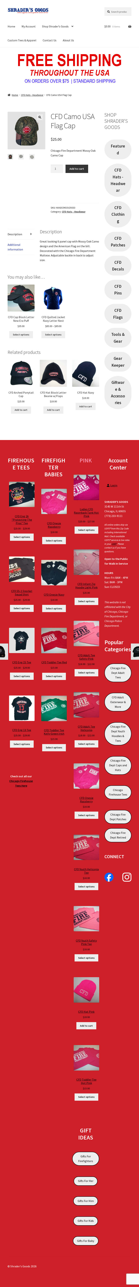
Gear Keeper (118, 362)
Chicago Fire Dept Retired (118, 835)
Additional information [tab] (15, 247)
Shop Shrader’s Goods (55, 26)
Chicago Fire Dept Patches (118, 817)
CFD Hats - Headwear (32, 95)
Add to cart (77, 168)
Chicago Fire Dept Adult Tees (118, 672)
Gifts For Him (86, 1201)
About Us (68, 40)
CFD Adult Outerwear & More (118, 702)
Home (11, 26)
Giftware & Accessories (118, 392)
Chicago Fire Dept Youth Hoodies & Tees (118, 733)
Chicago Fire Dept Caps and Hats (118, 765)
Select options (21, 334)
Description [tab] (15, 234)
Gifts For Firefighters (85, 1158)
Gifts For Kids (86, 1221)
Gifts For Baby (85, 1241)
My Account (29, 26)
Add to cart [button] (21, 409)
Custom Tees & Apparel (22, 40)
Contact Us (49, 40)
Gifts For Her (85, 1181)
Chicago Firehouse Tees (118, 792)
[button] (40, 117)
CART (114, 543)
